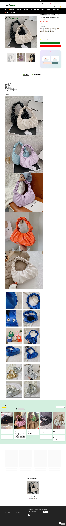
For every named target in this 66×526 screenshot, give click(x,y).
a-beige (34, 498)
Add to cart (49, 42)
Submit (45, 511)
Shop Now (54, 63)
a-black (33, 498)
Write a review (59, 407)
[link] (11, 468)
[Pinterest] (29, 515)
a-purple (29, 498)
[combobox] (57, 3)
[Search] (57, 3)
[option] (21, 32)
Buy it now (50, 45)
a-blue (31, 498)
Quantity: (41, 34)
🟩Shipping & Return (36, 74)
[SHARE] (60, 43)
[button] (5, 57)
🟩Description (26, 74)
